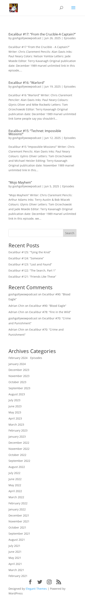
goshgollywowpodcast (26, 38)
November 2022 (18, 449)
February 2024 (17, 358)
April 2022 (15, 491)
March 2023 (16, 424)
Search (69, 233)
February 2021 (17, 576)
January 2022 (17, 509)
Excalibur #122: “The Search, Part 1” (32, 270)
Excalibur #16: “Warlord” (26, 82)
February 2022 (17, 503)
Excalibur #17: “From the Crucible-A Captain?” (42, 34)
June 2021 (15, 551)
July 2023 (14, 400)
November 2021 (18, 521)
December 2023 (18, 370)
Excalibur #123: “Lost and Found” (30, 264)
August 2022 (16, 467)
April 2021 (15, 564)
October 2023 (17, 382)
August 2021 (16, 539)
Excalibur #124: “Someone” (26, 258)
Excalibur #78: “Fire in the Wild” (50, 312)
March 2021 (16, 570)
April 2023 (15, 418)
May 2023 (14, 412)
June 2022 (15, 479)
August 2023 (16, 394)
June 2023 (15, 406)
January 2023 (17, 436)
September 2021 (19, 533)
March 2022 (16, 497)
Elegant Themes (36, 588)
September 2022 (19, 461)
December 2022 (18, 442)
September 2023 (19, 388)
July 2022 (14, 473)
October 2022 (17, 455)
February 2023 (17, 430)
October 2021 (17, 527)
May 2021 (14, 558)
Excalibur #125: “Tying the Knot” (29, 252)
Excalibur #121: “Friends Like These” (32, 276)
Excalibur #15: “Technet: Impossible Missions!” (34, 132)
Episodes (70, 38)
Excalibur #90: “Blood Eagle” (47, 306)
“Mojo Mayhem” (20, 182)
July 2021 (14, 546)
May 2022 (14, 485)
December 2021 (18, 515)
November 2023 (18, 376)
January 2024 (17, 364)
